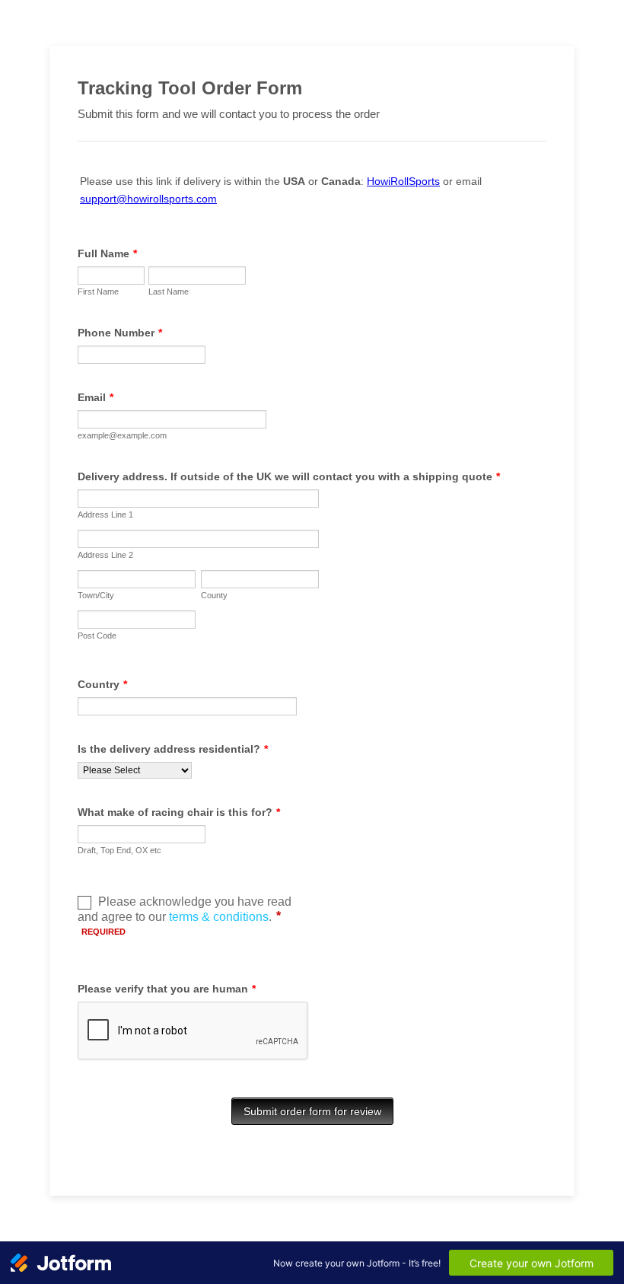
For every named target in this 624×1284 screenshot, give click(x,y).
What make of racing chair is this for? (179, 812)
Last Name (168, 291)
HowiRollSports (403, 181)
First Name (98, 291)
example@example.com (122, 435)
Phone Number (120, 333)
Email (95, 397)
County (214, 595)
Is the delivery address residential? (173, 749)
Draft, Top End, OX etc (119, 850)
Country (102, 684)
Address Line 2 (105, 554)
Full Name (107, 253)
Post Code (97, 635)
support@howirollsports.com (148, 199)
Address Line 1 (105, 514)
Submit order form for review (312, 1111)
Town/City (96, 595)
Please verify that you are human (167, 989)
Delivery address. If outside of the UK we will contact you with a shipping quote (289, 476)
